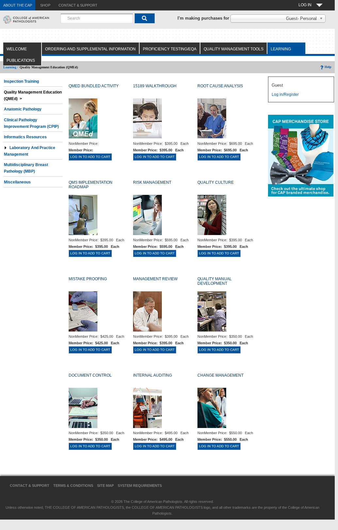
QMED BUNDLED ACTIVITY (94, 86)
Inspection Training (21, 81)
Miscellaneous (17, 182)
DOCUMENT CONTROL (90, 375)
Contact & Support (29, 485)
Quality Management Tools (233, 49)
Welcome (17, 49)
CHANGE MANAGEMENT (220, 375)
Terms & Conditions (73, 485)
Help (328, 67)
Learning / (10, 67)
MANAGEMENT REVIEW (155, 279)
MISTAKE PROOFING (88, 279)
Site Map (105, 485)
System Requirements (140, 485)
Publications (21, 60)
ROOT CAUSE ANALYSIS (220, 86)
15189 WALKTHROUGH (155, 86)
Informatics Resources (25, 137)
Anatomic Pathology (23, 109)
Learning (281, 49)
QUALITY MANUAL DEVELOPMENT (214, 281)
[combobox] (96, 18)
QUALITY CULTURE (215, 182)
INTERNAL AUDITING (152, 375)
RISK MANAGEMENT (152, 182)
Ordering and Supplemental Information (90, 49)
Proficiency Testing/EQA (169, 49)
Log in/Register (285, 94)
